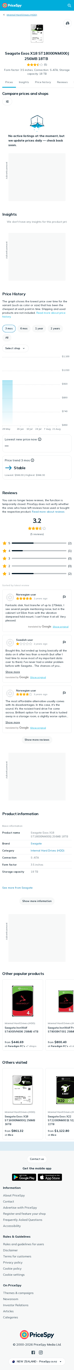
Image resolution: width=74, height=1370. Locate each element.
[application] (37, 393)
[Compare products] (67, 23)
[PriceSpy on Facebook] (33, 1352)
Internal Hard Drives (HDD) (22, 14)
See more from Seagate (17, 887)
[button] (7, 101)
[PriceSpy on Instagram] (41, 1352)
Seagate (36, 843)
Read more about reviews (48, 511)
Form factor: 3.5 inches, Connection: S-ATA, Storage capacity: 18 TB (37, 71)
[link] (37, 611)
